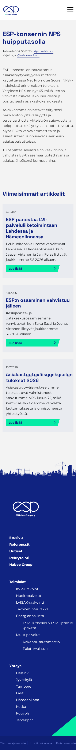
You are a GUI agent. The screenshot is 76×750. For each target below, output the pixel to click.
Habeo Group (21, 565)
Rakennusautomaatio (41, 642)
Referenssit (19, 544)
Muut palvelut (28, 635)
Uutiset (15, 551)
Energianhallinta (30, 616)
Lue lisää (15, 269)
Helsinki (23, 673)
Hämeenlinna (27, 700)
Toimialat (17, 582)
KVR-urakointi (27, 589)
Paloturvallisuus (36, 649)
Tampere (23, 686)
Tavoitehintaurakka (32, 609)
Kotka (21, 707)
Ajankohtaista (43, 51)
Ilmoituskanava (41, 743)
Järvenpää (24, 720)
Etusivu (16, 538)
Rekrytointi (19, 558)
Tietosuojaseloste (13, 743)
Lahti (20, 693)
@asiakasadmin (28, 55)
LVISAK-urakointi (30, 602)
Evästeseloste (66, 743)
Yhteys (15, 666)
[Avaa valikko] (70, 10)
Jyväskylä (24, 680)
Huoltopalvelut (28, 596)
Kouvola (23, 713)
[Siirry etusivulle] (11, 10)
